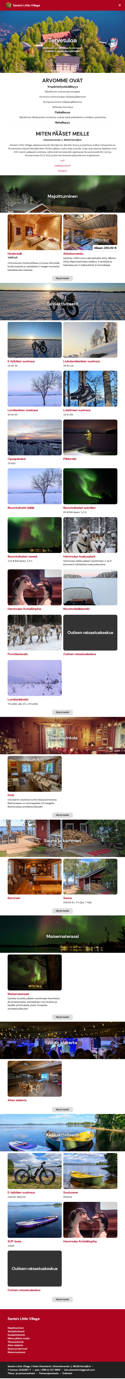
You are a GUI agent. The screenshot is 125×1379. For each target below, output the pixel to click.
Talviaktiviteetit (16, 1331)
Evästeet (67, 1373)
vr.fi (62, 160)
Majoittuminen (16, 1328)
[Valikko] (119, 5)
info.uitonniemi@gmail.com (79, 1369)
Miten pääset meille (19, 1338)
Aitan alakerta (15, 1345)
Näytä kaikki (62, 278)
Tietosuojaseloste (49, 1373)
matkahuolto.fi (62, 165)
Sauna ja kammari (17, 1348)
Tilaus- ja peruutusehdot (21, 1373)
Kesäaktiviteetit (16, 1335)
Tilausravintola (16, 1342)
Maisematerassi (16, 1352)
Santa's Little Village (24, 1318)
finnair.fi (62, 170)
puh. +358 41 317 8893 (47, 1369)
